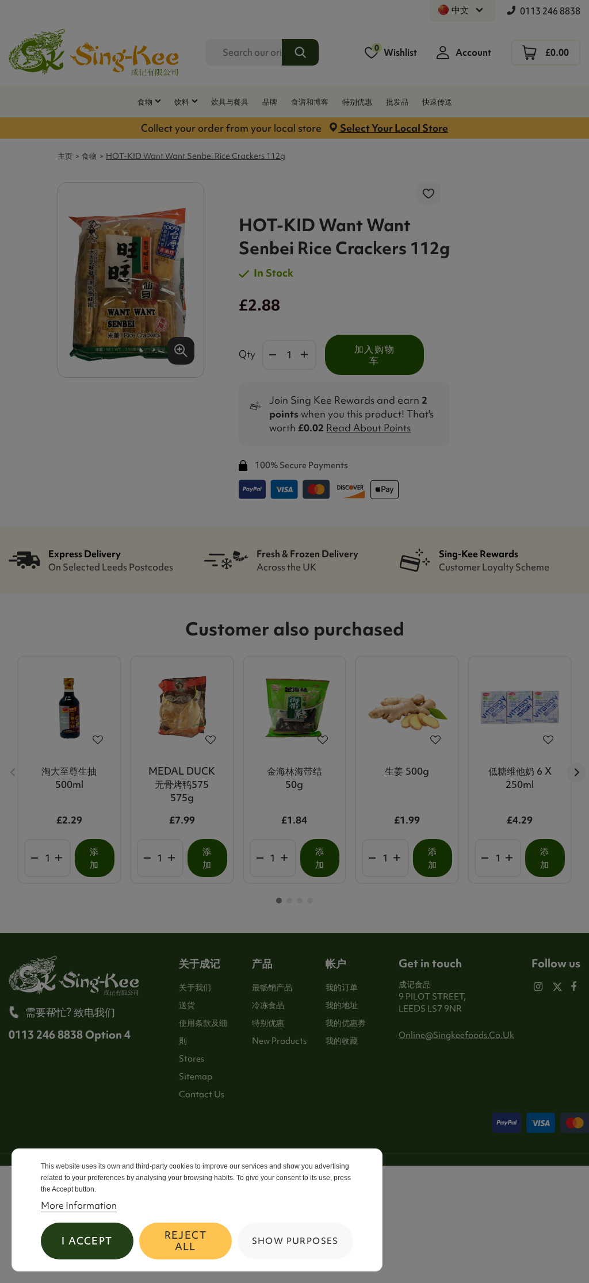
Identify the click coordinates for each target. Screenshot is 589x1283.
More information (79, 1205)
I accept (87, 1240)
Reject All (185, 1240)
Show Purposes (295, 1241)
